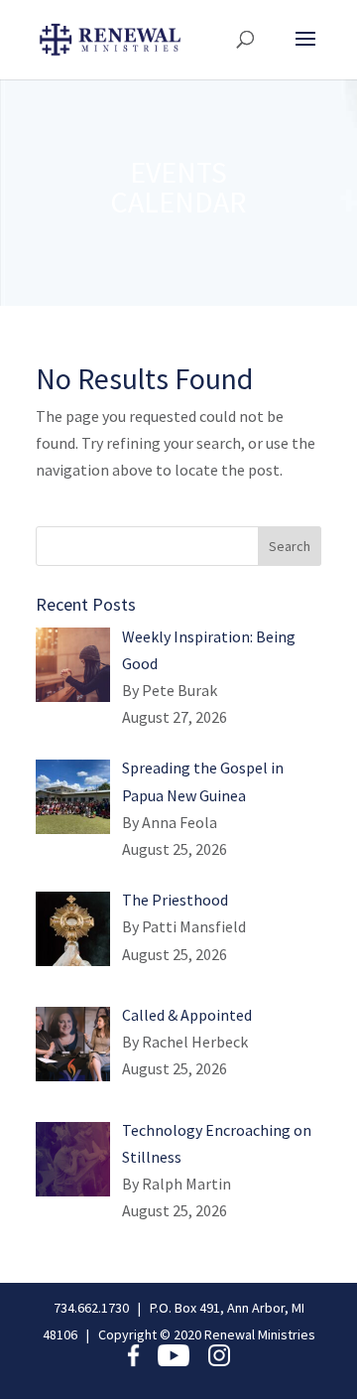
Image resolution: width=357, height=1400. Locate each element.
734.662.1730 (91, 1308)
